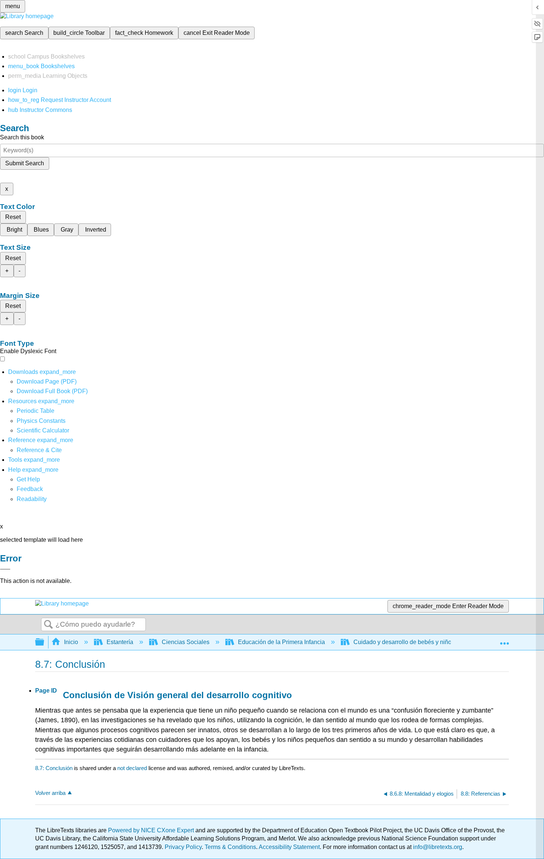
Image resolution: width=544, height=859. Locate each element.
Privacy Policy (183, 847)
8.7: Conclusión (54, 768)
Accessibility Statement (289, 847)
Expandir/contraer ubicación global (504, 640)
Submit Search (24, 163)
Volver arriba (50, 793)
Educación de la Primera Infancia (281, 642)
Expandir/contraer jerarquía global (44, 642)
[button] (30, 489)
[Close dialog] (5, 569)
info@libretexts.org (437, 847)
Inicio (71, 642)
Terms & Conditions (230, 847)
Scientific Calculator (43, 430)
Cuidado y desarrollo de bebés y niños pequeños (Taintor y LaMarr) (441, 642)
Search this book (22, 137)
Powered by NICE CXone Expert (151, 830)
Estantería (120, 642)
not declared (132, 768)
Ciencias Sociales (185, 642)
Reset (13, 217)
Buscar (48, 624)
